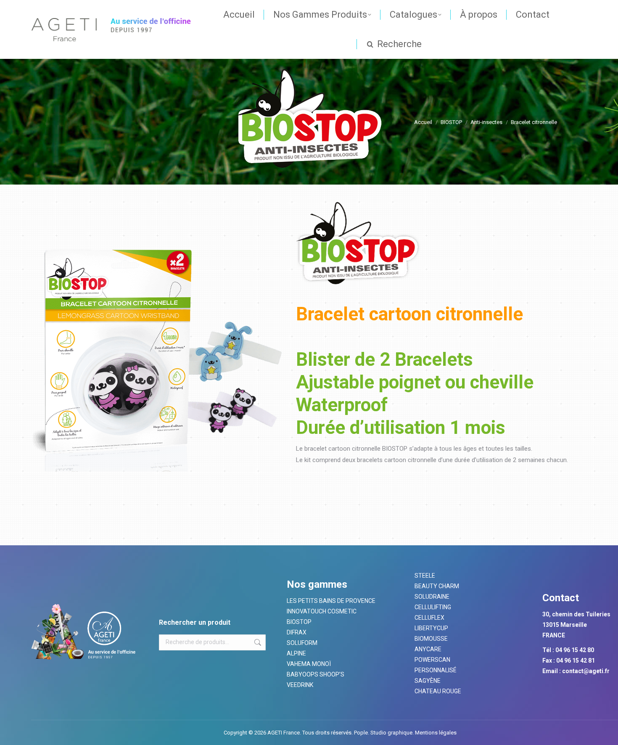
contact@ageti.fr (586, 671)
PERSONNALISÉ (436, 670)
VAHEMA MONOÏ (309, 663)
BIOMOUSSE (431, 638)
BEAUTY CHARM (437, 586)
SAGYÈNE (428, 680)
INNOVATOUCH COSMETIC (322, 611)
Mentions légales (435, 732)
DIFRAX (296, 632)
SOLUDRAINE (432, 596)
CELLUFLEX (429, 617)
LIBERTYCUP (431, 628)
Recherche (257, 642)
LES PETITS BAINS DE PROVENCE (331, 600)
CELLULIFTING (433, 607)
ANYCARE (428, 649)
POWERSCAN (432, 659)
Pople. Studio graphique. (384, 732)
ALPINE (296, 653)
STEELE (425, 575)
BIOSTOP (299, 621)
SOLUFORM (302, 642)
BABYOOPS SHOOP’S (315, 674)
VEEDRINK (300, 685)
